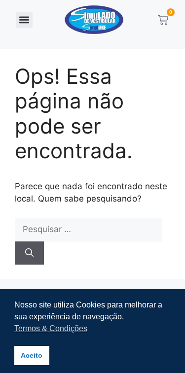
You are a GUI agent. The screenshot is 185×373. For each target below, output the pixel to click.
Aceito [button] (31, 355)
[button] (24, 20)
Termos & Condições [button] (50, 328)
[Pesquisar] (29, 253)
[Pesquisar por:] (88, 230)
